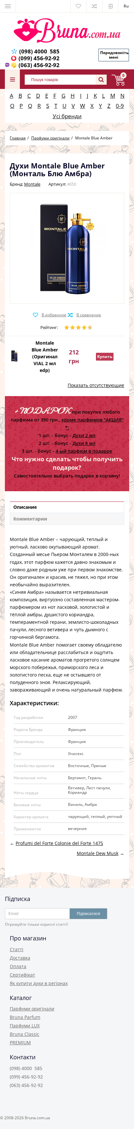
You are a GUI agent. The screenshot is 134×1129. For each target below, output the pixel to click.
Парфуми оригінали (32, 1009)
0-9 (120, 105)
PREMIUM (20, 1042)
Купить (104, 356)
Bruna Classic (24, 1034)
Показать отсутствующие (96, 385)
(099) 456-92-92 (39, 58)
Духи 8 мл (84, 443)
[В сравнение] (84, 315)
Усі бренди (67, 116)
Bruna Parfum (25, 1017)
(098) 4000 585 (39, 51)
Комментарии (30, 519)
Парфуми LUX (25, 1025)
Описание (25, 507)
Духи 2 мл (84, 435)
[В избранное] (49, 315)
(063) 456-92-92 (39, 65)
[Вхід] (110, 6)
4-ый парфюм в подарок (84, 451)
